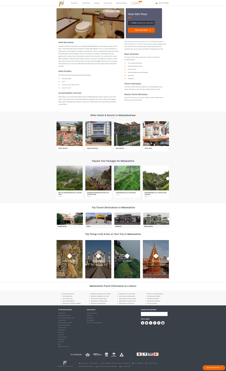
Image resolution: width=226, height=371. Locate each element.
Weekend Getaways (121, 3)
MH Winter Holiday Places (98, 303)
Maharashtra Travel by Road (127, 298)
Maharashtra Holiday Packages (72, 303)
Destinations (74, 3)
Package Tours (62, 313)
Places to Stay (108, 3)
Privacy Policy (90, 318)
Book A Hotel (61, 330)
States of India (62, 320)
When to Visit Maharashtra (155, 294)
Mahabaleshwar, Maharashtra (143, 23)
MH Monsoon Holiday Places (99, 301)
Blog (59, 344)
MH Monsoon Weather (154, 296)
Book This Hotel (141, 30)
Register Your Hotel (63, 346)
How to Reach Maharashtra (127, 296)
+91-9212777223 (162, 3)
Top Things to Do (67, 298)
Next (168, 135)
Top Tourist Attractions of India (66, 318)
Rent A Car (61, 332)
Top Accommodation (69, 301)
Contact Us (61, 342)
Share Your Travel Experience (94, 322)
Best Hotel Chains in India (65, 322)
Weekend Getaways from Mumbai (101, 294)
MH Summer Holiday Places (99, 298)
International (135, 3)
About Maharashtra (68, 294)
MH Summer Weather (153, 301)
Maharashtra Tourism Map (127, 294)
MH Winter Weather (153, 298)
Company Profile (62, 337)
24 (168, 3)
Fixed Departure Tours (64, 315)
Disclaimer (89, 315)
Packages (96, 3)
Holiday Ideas (86, 3)
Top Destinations (67, 296)
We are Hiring (90, 320)
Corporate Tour (62, 327)
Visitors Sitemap (152, 303)
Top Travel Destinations (64, 325)
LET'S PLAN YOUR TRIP (212, 367)
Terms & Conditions (92, 313)
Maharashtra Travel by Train (127, 301)
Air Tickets (61, 334)
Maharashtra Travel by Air (126, 303)
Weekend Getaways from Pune (100, 296)
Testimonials (61, 339)
